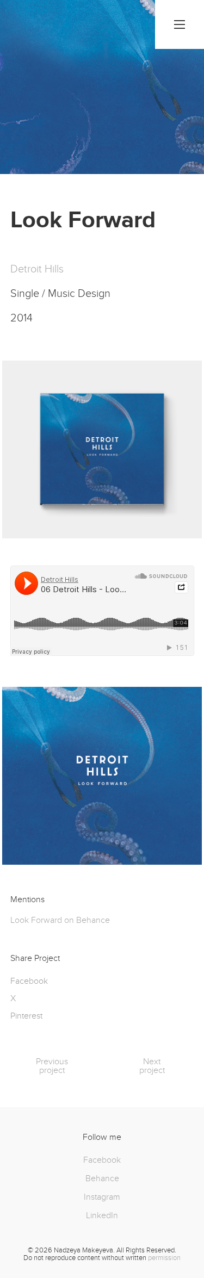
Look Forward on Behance (60, 920)
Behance (102, 1178)
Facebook (102, 1160)
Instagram (102, 1197)
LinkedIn (102, 1215)
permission (164, 1258)
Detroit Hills (37, 269)
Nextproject (152, 1066)
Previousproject (52, 1066)
